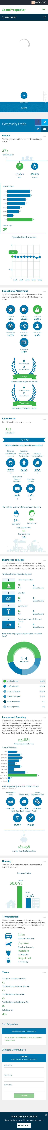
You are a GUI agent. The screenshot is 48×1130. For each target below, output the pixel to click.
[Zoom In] (45, 92)
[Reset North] (45, 99)
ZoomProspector (14, 9)
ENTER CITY (8, 1065)
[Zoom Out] (45, 96)
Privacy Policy (24, 1125)
